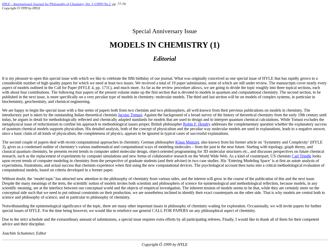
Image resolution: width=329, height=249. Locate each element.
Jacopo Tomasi (130, 115)
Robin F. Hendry (197, 124)
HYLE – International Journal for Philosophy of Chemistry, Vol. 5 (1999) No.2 (56, 4)
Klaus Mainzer (187, 142)
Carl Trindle (301, 156)
